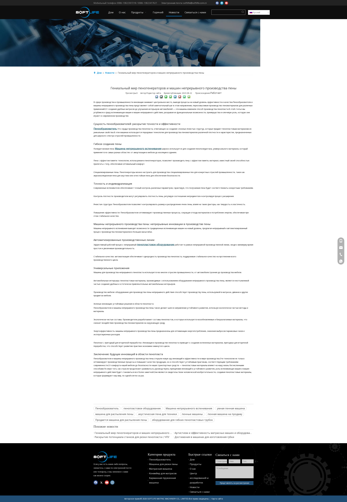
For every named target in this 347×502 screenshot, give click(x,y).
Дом (192, 459)
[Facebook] (217, 3)
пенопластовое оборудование (142, 408)
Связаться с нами (200, 491)
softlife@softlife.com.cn (195, 2)
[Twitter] (101, 482)
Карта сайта (217, 498)
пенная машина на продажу (225, 414)
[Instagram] (112, 482)
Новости (195, 487)
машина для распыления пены (114, 414)
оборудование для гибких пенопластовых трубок (182, 419)
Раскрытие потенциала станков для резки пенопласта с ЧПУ (132, 437)
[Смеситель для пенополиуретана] (105, 456)
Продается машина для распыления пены (121, 419)
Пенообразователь (107, 408)
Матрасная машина (160, 468)
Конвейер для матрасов (162, 473)
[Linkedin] (222, 3)
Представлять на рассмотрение (234, 483)
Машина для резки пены (163, 464)
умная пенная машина (231, 408)
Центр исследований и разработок (199, 478)
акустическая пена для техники (157, 414)
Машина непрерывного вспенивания (189, 408)
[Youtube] (226, 3)
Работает (216, 92)
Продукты (195, 464)
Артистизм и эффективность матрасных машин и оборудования (213, 433)
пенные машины (192, 414)
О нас (193, 468)
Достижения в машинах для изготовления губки (204, 437)
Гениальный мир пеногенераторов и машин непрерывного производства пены (133, 433)
